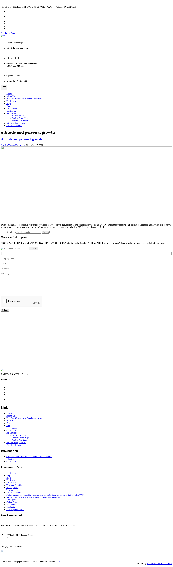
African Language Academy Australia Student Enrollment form (33, 497)
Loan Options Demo (15, 509)
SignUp (33, 249)
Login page (11, 500)
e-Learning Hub (19, 116)
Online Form (11, 502)
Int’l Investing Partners (16, 123)
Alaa (58, 561)
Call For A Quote (8, 33)
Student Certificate (20, 120)
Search (46, 232)
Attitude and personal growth (21, 139)
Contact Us (11, 111)
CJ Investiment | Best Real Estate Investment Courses (29, 456)
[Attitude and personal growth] (86, 183)
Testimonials (11, 108)
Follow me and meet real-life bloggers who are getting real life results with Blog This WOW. (45, 495)
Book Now (11, 101)
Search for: (11, 232)
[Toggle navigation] (4, 87)
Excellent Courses (14, 125)
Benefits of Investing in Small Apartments (24, 99)
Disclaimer (11, 483)
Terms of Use (12, 490)
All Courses (11, 113)
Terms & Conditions (15, 485)
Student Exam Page (20, 118)
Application (11, 507)
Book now (11, 480)
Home (9, 94)
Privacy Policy (12, 487)
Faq (8, 106)
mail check (11, 504)
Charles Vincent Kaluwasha (13, 145)
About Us (10, 96)
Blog (8, 103)
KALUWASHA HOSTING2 (159, 563)
